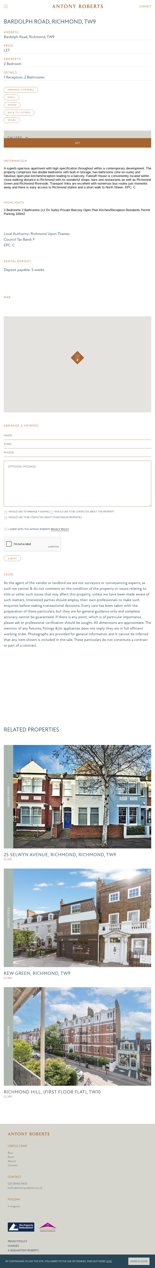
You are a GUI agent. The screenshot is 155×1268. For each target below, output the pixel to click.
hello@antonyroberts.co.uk (25, 1188)
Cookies (13, 1246)
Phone (12, 105)
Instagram (14, 1206)
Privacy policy (17, 1241)
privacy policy (60, 529)
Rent (11, 1157)
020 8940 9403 (17, 1184)
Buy (10, 1153)
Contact (145, 6)
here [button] (109, 1261)
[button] (77, 357)
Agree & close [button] (139, 1261)
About (12, 1161)
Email (11, 97)
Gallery (15, 137)
